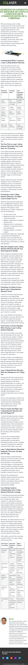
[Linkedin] (20, 658)
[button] (25, 2)
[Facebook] (3, 658)
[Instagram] (15, 658)
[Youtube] (11, 658)
